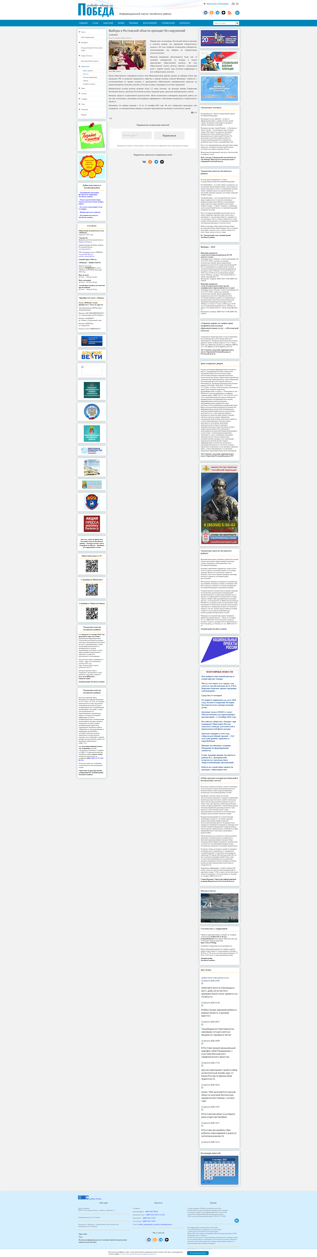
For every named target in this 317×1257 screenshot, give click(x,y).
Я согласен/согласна (198, 1253)
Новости (128, 38)
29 (206, 1178)
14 (233, 1168)
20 (228, 1171)
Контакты (185, 23)
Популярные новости (219, 672)
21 (233, 1171)
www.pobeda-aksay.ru (86, 254)
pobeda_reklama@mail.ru (163, 1224)
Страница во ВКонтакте (92, 580)
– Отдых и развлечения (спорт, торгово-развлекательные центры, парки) (91, 202)
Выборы (123, 38)
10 (215, 1168)
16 (211, 1171)
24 (215, 1175)
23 (211, 1175)
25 (220, 1175)
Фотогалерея (150, 23)
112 (82, 760)
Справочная (168, 23)
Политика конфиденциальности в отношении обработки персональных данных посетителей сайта (103, 1241)
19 (224, 1171)
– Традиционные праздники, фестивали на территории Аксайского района (89, 194)
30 (211, 1178)
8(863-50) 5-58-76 (152, 1215)
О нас (95, 23)
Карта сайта (83, 1234)
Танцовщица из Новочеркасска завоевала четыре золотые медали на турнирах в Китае (217, 1032)
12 (224, 1168)
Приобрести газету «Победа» (92, 298)
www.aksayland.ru (85, 249)
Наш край (108, 23)
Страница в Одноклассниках (92, 603)
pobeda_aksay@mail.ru (86, 256)
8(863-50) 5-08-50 (152, 1211)
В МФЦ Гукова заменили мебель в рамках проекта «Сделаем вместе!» (219, 1013)
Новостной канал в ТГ (92, 556)
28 (233, 1175)
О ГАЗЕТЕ (92, 226)
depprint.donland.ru (85, 242)
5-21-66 (162, 1215)
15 (206, 1171)
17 (215, 1171)
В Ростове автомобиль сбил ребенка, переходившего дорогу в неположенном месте (218, 1133)
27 (228, 1175)
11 (219, 1168)
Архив (121, 23)
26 (224, 1175)
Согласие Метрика (126, 1254)
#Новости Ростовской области (214, 978)
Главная (83, 23)
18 (220, 1171)
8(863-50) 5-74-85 (149, 1221)
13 (228, 1168)
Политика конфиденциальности (145, 1254)
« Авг (203, 1182)
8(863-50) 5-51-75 (93, 758)
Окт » (209, 1182)
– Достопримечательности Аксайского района (88, 216)
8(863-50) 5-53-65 (149, 1218)
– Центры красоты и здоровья (89, 212)
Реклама (133, 23)
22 (206, 1175)
